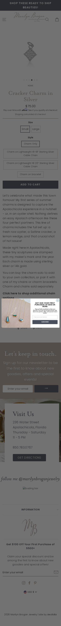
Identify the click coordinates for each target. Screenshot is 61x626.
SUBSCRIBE (45, 322)
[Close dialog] (57, 300)
